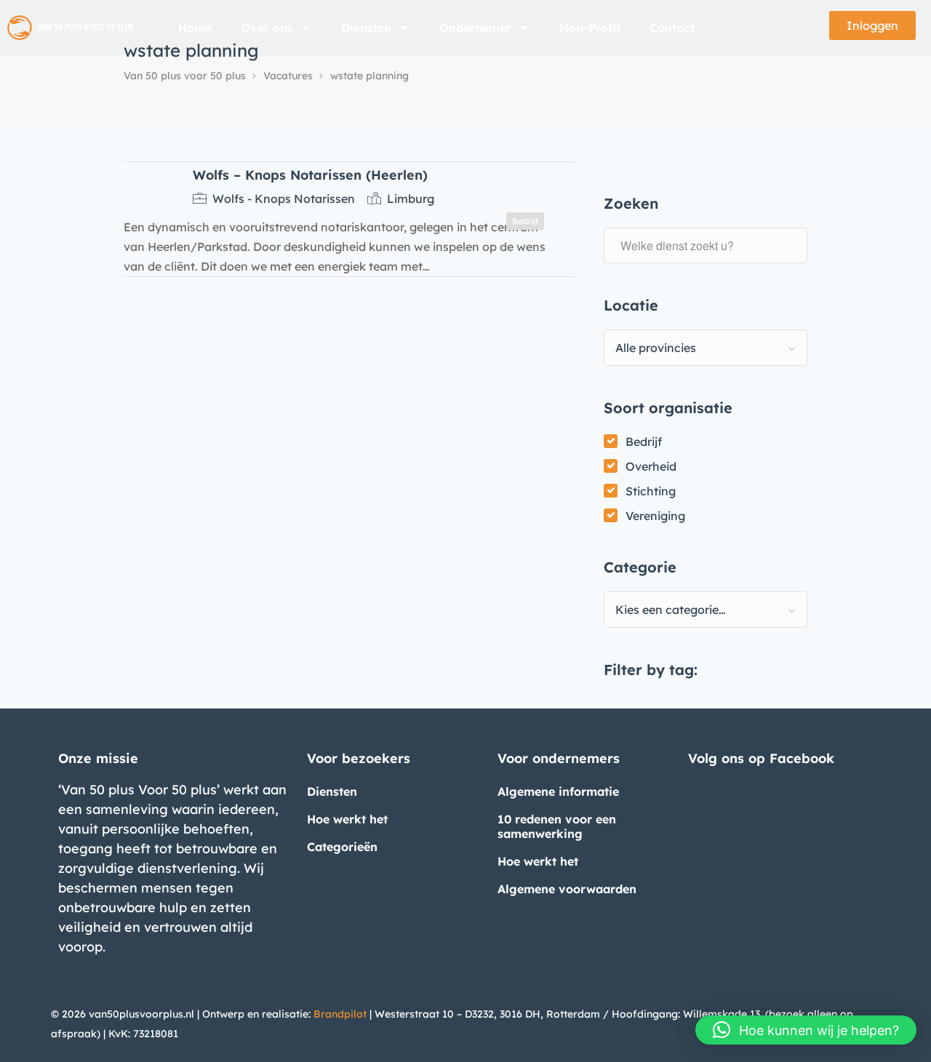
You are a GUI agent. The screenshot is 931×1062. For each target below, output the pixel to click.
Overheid (651, 466)
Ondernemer (475, 27)
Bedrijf (644, 441)
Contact (672, 27)
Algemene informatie (558, 791)
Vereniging (655, 515)
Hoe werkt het (347, 819)
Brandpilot (340, 1014)
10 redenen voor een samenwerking (557, 826)
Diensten (366, 27)
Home (195, 27)
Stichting (651, 491)
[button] (805, 1030)
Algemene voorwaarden (567, 889)
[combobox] (705, 348)
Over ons (267, 27)
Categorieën (342, 846)
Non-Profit (589, 27)
